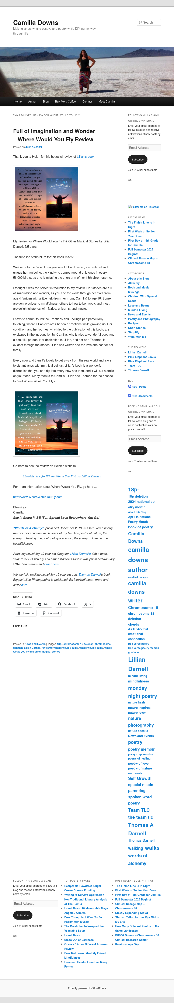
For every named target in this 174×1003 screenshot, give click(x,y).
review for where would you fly (60, 648)
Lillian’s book (85, 156)
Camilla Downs (35, 22)
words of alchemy (137, 859)
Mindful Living (137, 310)
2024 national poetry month (142, 504)
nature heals (137, 702)
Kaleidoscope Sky (127, 944)
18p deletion (138, 496)
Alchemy (134, 283)
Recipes (133, 323)
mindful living (137, 676)
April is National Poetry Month (140, 519)
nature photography (141, 721)
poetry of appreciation (140, 754)
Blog (46, 101)
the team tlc (140, 817)
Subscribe (138, 159)
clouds (133, 624)
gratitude (133, 652)
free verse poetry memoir (143, 648)
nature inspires (139, 707)
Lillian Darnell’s (80, 553)
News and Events (35, 644)
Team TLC (134, 366)
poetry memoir (141, 749)
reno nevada (135, 773)
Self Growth (140, 778)
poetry (135, 742)
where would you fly (91, 648)
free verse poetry (138, 644)
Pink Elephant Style (141, 361)
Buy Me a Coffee (65, 101)
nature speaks (138, 731)
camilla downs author (138, 559)
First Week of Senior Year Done (135, 890)
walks (152, 847)
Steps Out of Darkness (79, 940)
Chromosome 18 (143, 607)
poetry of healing (139, 758)
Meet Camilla (107, 101)
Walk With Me (137, 337)
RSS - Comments (142, 396)
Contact (87, 101)
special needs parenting (140, 787)
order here (51, 564)
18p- (59, 644)
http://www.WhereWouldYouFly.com (38, 496)
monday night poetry (142, 691)
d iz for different (138, 629)
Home (18, 101)
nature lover (137, 712)
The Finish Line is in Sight (132, 886)
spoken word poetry (140, 800)
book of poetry (140, 526)
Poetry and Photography (144, 319)
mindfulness (138, 681)
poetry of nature (140, 768)
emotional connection (136, 636)
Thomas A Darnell (141, 829)
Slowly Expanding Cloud (131, 913)
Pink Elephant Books (142, 357)
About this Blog (138, 278)
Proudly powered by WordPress (87, 988)
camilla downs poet (139, 577)
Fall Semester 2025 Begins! (133, 899)
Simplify (133, 332)
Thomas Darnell (90, 574)
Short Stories (137, 328)
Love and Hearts (138, 305)
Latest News (72, 935)
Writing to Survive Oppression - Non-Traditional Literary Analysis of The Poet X (85, 899)
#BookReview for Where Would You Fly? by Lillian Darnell (62, 476)
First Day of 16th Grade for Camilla (138, 895)
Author (32, 101)
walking (135, 848)
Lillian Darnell (32, 648)
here (24, 584)
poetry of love (138, 763)
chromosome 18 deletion (78, 644)
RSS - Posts (138, 386)
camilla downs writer (137, 591)
